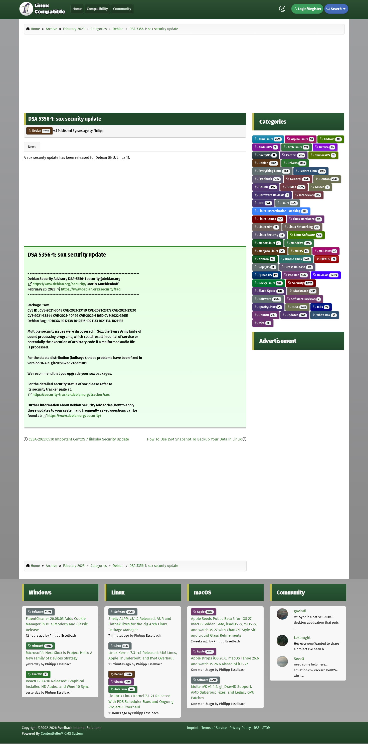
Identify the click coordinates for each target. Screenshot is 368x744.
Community (122, 9)
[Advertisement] (184, 72)
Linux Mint (267, 227)
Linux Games (270, 219)
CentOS (294, 155)
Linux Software (307, 235)
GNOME (266, 187)
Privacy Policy (240, 727)
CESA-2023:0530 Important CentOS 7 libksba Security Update (79, 439)
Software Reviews (304, 299)
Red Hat (296, 275)
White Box (325, 315)
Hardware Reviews (273, 195)
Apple (204, 612)
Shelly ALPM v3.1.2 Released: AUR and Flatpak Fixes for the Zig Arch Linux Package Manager (139, 624)
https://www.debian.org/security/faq (90, 289)
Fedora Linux (312, 171)
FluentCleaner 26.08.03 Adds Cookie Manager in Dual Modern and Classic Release (57, 624)
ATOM (266, 727)
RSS (256, 727)
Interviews (309, 195)
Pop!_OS (266, 267)
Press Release (298, 267)
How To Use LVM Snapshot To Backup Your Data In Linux (194, 439)
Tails (322, 307)
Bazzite (325, 147)
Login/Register (309, 9)
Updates (295, 315)
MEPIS (301, 251)
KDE (264, 203)
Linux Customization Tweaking (282, 211)
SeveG (299, 658)
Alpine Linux (301, 139)
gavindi (300, 611)
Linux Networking (303, 227)
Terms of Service (214, 727)
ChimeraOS (324, 155)
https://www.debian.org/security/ (60, 284)
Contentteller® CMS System (62, 733)
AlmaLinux (269, 139)
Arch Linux (297, 147)
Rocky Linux (269, 283)
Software (269, 299)
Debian (40, 130)
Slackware (304, 291)
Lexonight (302, 637)
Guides (295, 187)
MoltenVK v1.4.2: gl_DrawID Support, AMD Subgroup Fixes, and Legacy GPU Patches (222, 692)
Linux (288, 203)
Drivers (296, 163)
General (298, 179)
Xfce (263, 323)
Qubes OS (267, 275)
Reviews (326, 275)
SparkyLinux (269, 307)
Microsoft (41, 646)
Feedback (268, 179)
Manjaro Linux (270, 251)
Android (331, 139)
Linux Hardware (306, 219)
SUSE (298, 307)
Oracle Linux (296, 259)
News (32, 146)
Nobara (266, 259)
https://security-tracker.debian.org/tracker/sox (71, 395)
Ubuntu (266, 315)
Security (301, 283)
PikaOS (327, 259)
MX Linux (326, 251)
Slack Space (270, 291)
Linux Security (270, 235)
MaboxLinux (268, 243)
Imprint (193, 727)
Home (77, 9)
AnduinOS (267, 147)
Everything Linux (273, 171)
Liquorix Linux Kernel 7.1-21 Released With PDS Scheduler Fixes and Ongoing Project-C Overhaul (140, 701)
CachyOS (266, 155)
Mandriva (300, 243)
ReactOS (39, 674)
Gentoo (328, 179)
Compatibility (97, 9)
